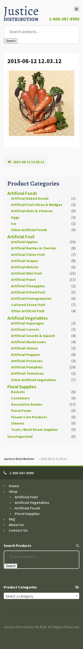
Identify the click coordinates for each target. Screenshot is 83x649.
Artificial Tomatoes (27, 373)
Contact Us (18, 530)
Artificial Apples (24, 241)
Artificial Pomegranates (31, 298)
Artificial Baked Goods (30, 198)
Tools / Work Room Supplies (34, 429)
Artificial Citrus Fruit (28, 254)
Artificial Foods (22, 193)
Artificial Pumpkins (27, 367)
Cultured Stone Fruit (28, 304)
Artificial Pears (23, 279)
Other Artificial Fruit (27, 311)
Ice (13, 223)
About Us (16, 524)
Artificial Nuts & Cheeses (32, 210)
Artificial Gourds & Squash (33, 335)
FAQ (12, 519)
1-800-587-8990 (64, 19)
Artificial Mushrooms (28, 342)
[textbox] (41, 596)
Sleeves (17, 423)
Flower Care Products (29, 417)
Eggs (15, 217)
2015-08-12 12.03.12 (28, 161)
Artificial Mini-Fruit (26, 273)
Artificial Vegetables (27, 318)
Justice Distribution (19, 459)
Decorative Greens (26, 404)
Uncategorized (20, 436)
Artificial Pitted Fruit (28, 292)
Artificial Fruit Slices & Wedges (36, 204)
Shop (13, 491)
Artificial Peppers (25, 354)
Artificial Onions (24, 348)
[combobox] (41, 596)
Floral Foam (21, 410)
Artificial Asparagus (27, 323)
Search (10, 41)
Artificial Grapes (24, 260)
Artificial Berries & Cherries (33, 248)
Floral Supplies (21, 386)
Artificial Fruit (21, 236)
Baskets (18, 391)
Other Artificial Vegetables (33, 379)
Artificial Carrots (25, 329)
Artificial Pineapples (28, 286)
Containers (20, 398)
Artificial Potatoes (26, 360)
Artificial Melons (25, 267)
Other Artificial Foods (29, 229)
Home (14, 486)
